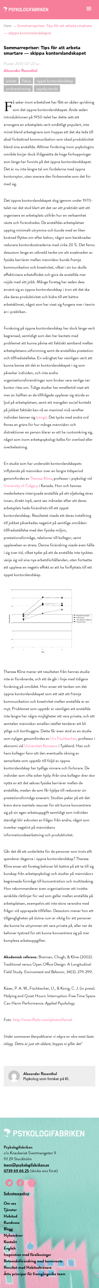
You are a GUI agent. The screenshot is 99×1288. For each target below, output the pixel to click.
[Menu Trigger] (89, 10)
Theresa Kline (41, 478)
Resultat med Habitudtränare (28, 1267)
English (10, 1248)
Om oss (10, 1203)
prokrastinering (18, 88)
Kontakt (10, 1242)
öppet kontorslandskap (55, 81)
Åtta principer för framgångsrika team (34, 1274)
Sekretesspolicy (16, 1193)
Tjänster (10, 1209)
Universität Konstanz (41, 746)
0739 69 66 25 (16, 1171)
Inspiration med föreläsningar (27, 1254)
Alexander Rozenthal (20, 70)
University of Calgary (21, 485)
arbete (11, 81)
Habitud (10, 1216)
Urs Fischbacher (63, 738)
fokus (26, 81)
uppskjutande (47, 88)
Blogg (8, 1229)
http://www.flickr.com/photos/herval (42, 1019)
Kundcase (12, 1222)
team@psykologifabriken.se (26, 1165)
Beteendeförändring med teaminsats (33, 1261)
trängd (41, 417)
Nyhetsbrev (13, 1235)
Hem (8, 26)
